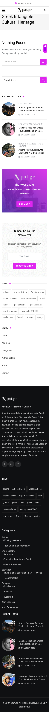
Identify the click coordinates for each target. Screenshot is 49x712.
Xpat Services (8, 602)
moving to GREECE (29, 311)
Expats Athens (37, 292)
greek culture (19, 305)
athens (6, 292)
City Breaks (9, 586)
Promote (17, 406)
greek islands (36, 305)
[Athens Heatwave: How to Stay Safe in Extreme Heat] (8, 150)
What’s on (38, 124)
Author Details (8, 358)
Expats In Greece (28, 298)
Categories (7, 350)
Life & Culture (25, 104)
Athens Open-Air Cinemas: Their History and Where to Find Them (31, 110)
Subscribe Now (24, 266)
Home (4, 335)
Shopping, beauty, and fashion (18, 559)
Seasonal (8, 591)
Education (6, 569)
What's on (8, 554)
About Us (6, 343)
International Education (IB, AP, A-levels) (23, 572)
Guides (5, 537)
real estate (8, 317)
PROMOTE (24, 204)
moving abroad (10, 311)
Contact (5, 373)
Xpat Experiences (10, 607)
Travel (20, 317)
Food (42, 298)
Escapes (6, 583)
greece (6, 305)
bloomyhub (24, 706)
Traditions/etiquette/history (17, 545)
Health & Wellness (12, 564)
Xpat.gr (30, 317)
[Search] (45, 9)
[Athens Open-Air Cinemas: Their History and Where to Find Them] (8, 109)
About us (6, 406)
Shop (4, 365)
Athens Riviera (20, 292)
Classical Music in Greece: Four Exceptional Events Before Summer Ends (31, 130)
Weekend (8, 597)
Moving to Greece (12, 540)
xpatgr (40, 317)
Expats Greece (9, 298)
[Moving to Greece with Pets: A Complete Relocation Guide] (8, 679)
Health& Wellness (27, 144)
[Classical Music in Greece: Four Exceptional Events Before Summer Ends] (8, 129)
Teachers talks (11, 578)
